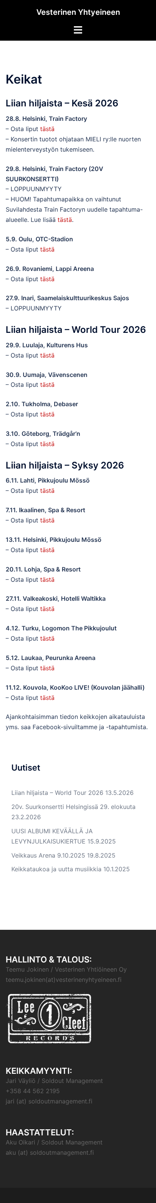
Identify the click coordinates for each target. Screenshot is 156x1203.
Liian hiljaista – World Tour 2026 (57, 792)
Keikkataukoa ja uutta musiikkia (56, 869)
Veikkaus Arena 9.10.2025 (48, 855)
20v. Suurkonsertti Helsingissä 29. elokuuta (73, 806)
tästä (47, 129)
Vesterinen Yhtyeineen (78, 12)
